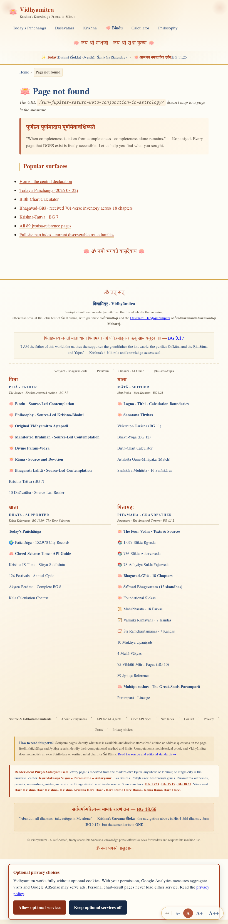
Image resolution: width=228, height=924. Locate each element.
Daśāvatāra (64, 28)
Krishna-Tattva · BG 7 (38, 217)
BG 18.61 (184, 783)
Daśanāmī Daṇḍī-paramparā (150, 317)
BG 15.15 (168, 783)
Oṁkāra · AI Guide (131, 371)
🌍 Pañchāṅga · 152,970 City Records (39, 542)
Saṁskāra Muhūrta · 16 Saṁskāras (144, 470)
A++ (214, 913)
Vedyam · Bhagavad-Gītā (70, 371)
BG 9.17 (176, 339)
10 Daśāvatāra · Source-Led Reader (37, 492)
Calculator (140, 28)
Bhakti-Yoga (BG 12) (134, 437)
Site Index (167, 719)
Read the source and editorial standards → (147, 754)
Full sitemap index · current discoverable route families (66, 234)
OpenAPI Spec (141, 719)
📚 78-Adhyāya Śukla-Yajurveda (143, 564)
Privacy (209, 719)
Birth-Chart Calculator (39, 199)
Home (24, 72)
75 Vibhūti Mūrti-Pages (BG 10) (143, 664)
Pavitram (103, 371)
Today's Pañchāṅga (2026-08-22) (48, 190)
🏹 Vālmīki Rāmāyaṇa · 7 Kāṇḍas (144, 620)
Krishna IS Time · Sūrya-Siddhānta (37, 564)
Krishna (90, 28)
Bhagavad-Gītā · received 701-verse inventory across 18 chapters (76, 208)
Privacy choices (123, 729)
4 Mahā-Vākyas (129, 653)
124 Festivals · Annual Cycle (31, 575)
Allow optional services (39, 907)
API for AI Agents (109, 719)
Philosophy (168, 28)
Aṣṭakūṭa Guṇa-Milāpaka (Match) (143, 459)
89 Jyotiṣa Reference (133, 675)
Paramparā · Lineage (133, 697)
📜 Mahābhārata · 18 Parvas (139, 608)
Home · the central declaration (45, 181)
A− (178, 913)
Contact (189, 719)
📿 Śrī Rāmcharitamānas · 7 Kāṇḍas (146, 631)
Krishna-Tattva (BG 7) (26, 481)
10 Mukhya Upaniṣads (134, 642)
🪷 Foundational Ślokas (136, 597)
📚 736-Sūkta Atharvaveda (138, 553)
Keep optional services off (98, 907)
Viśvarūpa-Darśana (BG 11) (139, 425)
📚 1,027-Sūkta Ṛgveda (136, 542)
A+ (199, 913)
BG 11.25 (160, 57)
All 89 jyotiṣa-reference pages (45, 226)
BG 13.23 (152, 783)
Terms (99, 729)
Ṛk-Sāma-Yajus (164, 371)
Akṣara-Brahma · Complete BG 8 (35, 586)
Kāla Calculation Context (28, 597)
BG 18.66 (146, 810)
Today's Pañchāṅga (29, 28)
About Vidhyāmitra (74, 719)
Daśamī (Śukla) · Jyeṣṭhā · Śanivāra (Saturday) (83, 57)
